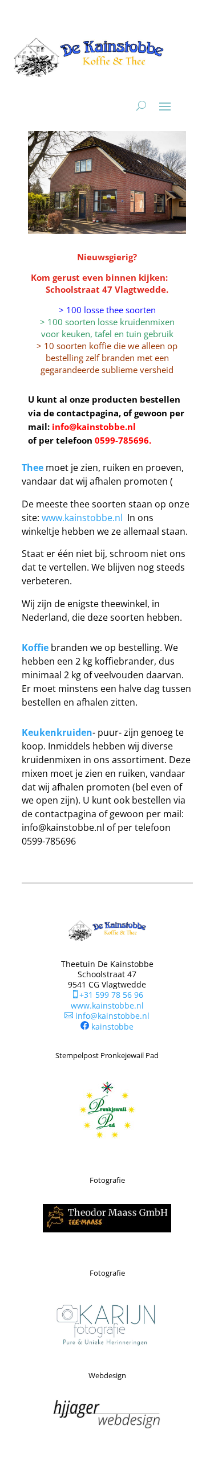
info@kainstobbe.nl (107, 1015)
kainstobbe (112, 1026)
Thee (32, 467)
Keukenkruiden (57, 732)
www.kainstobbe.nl (82, 517)
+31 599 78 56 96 (107, 994)
